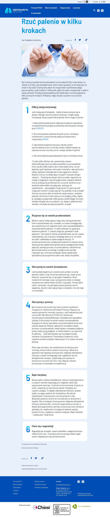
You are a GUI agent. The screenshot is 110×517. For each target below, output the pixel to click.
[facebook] (75, 40)
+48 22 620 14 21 (66, 493)
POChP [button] (40, 128)
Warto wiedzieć (51, 8)
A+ (104, 1)
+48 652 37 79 (63, 495)
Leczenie (76, 8)
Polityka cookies (39, 481)
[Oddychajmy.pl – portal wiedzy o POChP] (16, 10)
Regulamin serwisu (40, 484)
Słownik (15, 493)
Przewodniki (36, 13)
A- (100, 2)
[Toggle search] (94, 10)
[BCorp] (61, 509)
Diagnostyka (65, 8)
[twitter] (80, 40)
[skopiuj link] (86, 40)
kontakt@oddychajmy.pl (63, 485)
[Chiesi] (41, 509)
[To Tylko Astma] (81, 509)
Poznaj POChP (36, 8)
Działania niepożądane (41, 487)
